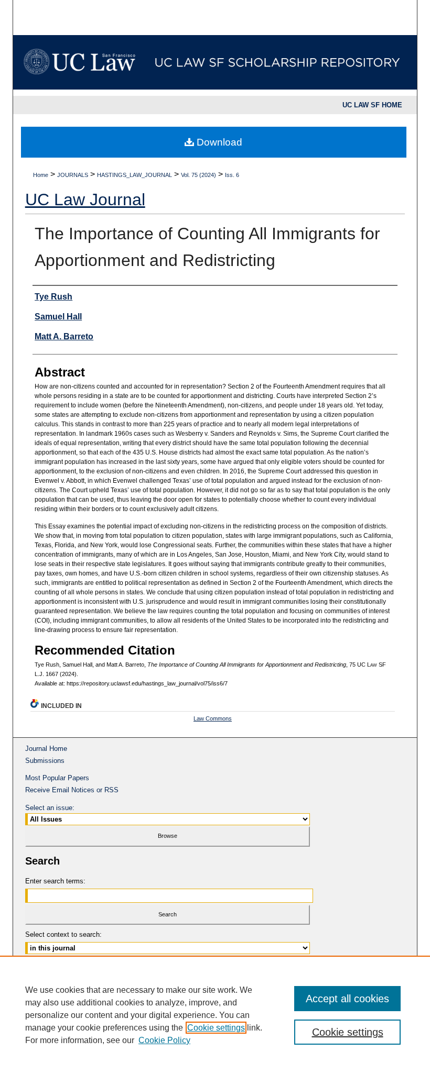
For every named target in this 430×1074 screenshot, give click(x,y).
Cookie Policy (164, 1040)
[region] (215, 1015)
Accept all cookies (347, 998)
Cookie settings (216, 1027)
